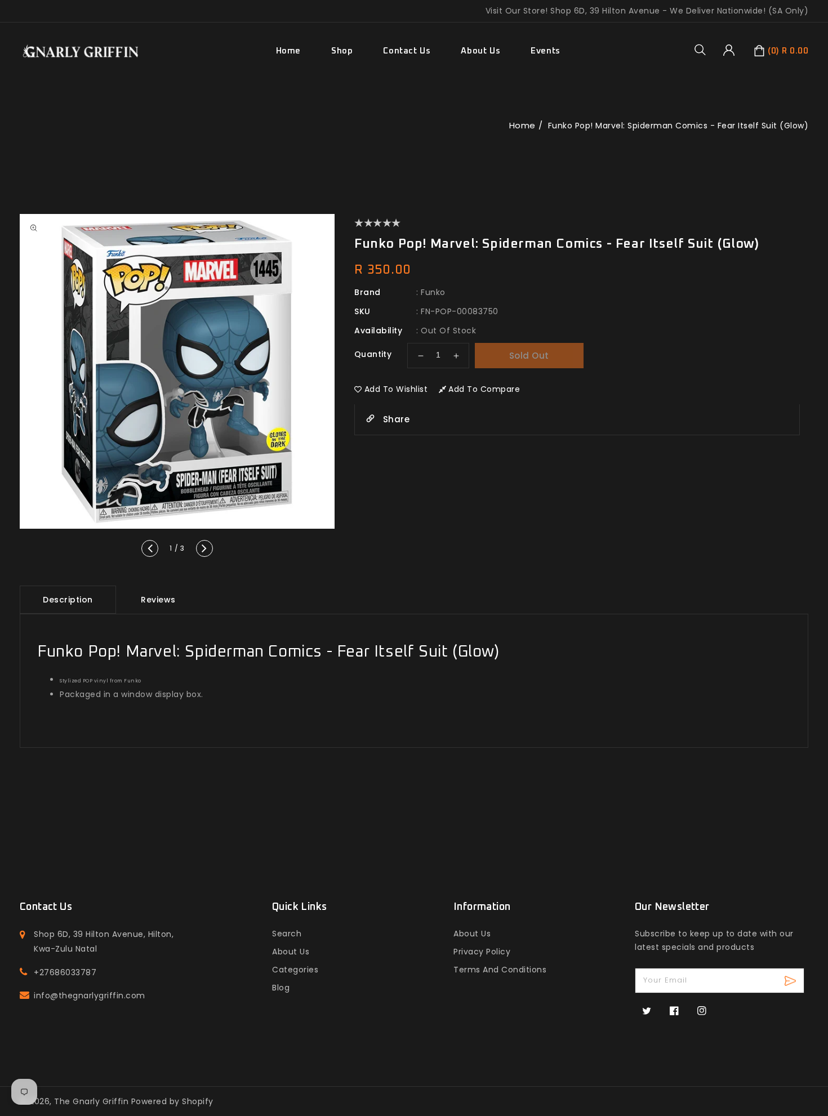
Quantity (372, 354)
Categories (295, 969)
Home (522, 125)
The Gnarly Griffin (91, 1101)
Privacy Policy (481, 951)
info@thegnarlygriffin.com (89, 995)
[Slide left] (149, 548)
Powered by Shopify (172, 1101)
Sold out (529, 355)
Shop (342, 51)
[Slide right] (204, 548)
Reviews (158, 599)
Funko (433, 292)
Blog (281, 987)
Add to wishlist (396, 389)
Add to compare (484, 389)
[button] (704, 49)
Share (394, 419)
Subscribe (791, 980)
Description (68, 599)
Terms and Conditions (499, 969)
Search (286, 933)
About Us (290, 951)
